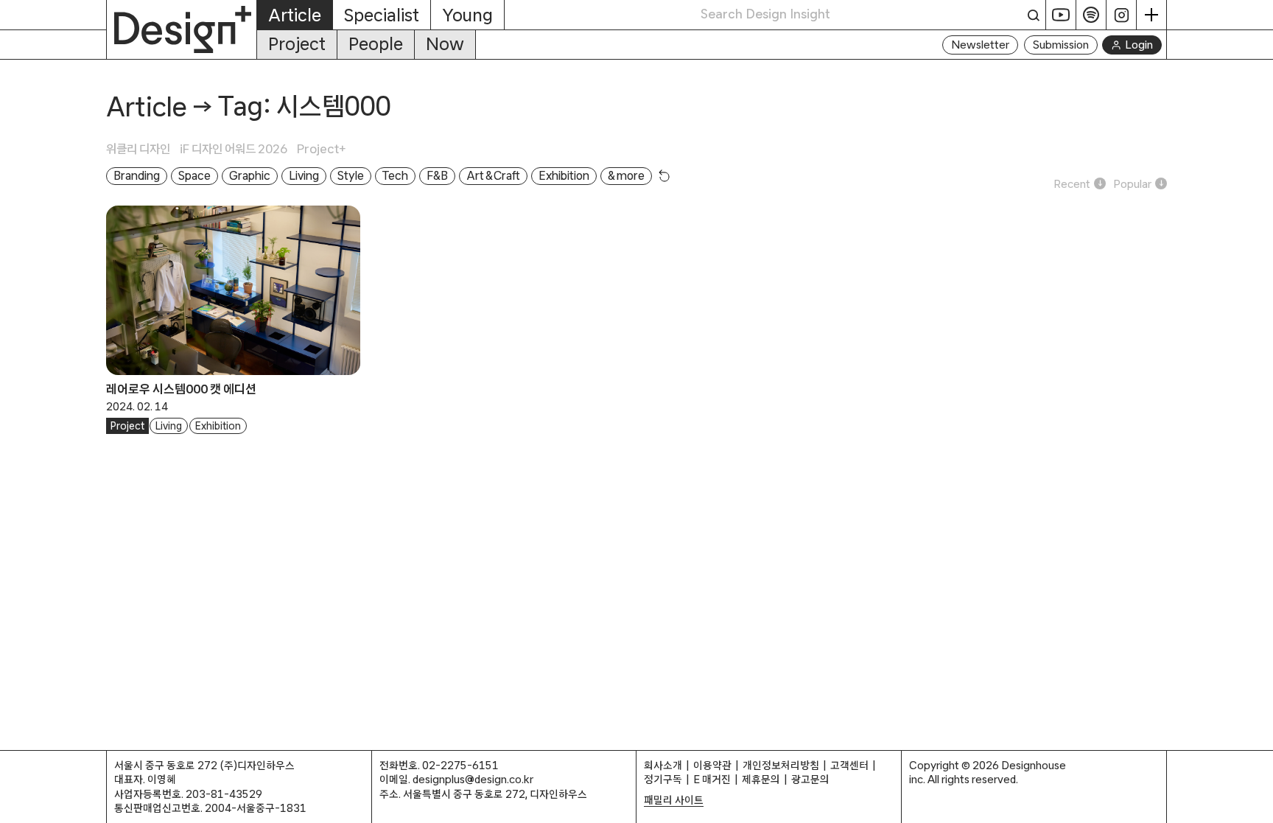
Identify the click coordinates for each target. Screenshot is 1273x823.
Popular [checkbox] (1132, 183)
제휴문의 (761, 779)
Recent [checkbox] (1071, 183)
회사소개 (663, 765)
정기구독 (663, 779)
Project (297, 43)
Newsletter (980, 44)
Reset (664, 175)
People (375, 43)
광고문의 (810, 779)
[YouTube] (1061, 14)
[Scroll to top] (1257, 804)
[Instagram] (1122, 14)
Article (146, 106)
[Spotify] (1091, 14)
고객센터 (849, 765)
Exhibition (218, 426)
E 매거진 (712, 779)
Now (445, 43)
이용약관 (712, 765)
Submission (1061, 44)
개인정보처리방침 (781, 765)
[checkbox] (143, 149)
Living (168, 426)
